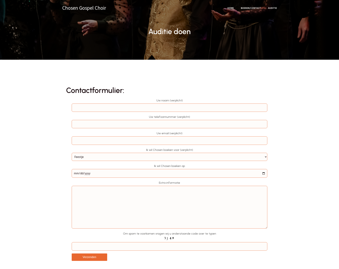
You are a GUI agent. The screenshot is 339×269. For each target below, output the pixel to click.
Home (230, 8)
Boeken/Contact (251, 8)
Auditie (272, 8)
